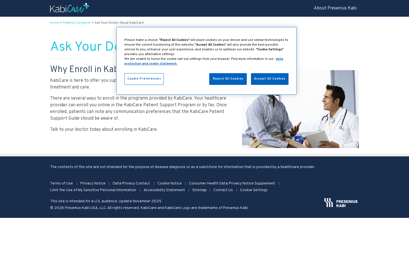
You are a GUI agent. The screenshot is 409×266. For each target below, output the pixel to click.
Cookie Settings (254, 190)
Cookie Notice (170, 183)
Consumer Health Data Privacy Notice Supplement (232, 183)
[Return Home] (69, 8)
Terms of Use (62, 183)
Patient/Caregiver (77, 23)
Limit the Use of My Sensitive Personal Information (93, 190)
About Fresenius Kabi (335, 8)
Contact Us (223, 190)
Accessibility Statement (165, 190)
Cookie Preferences (144, 79)
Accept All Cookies (269, 79)
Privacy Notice (93, 183)
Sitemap (199, 190)
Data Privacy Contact (132, 183)
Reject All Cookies (228, 79)
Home (54, 23)
